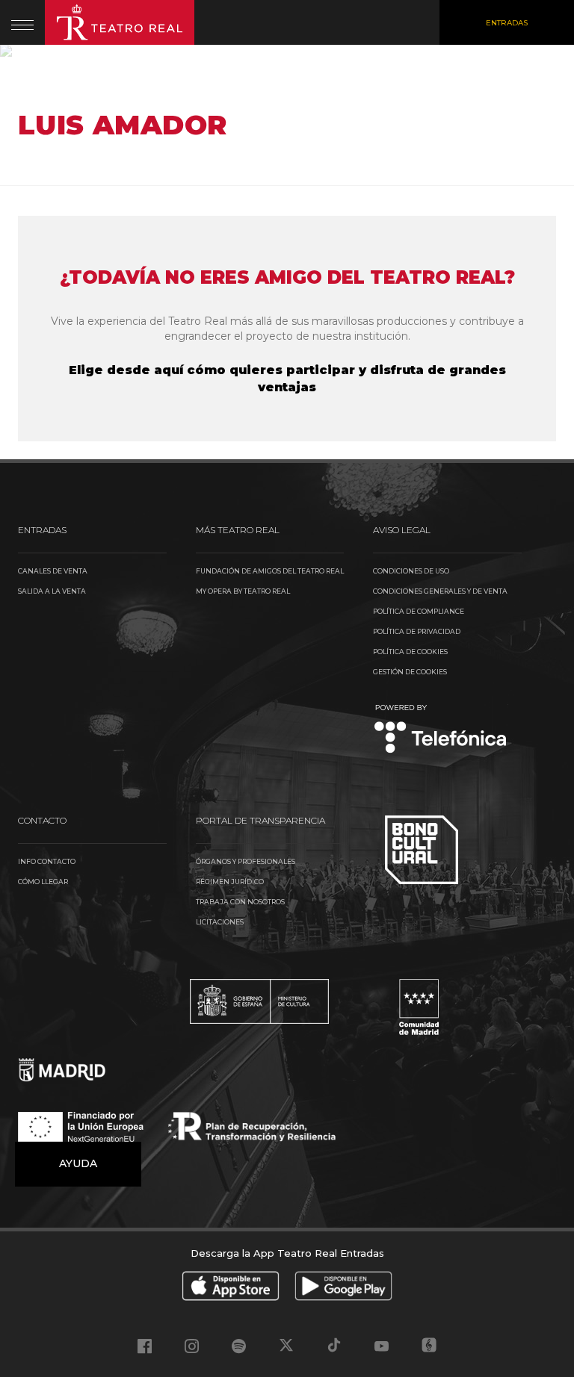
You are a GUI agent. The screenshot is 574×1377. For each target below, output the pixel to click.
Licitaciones (220, 922)
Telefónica (440, 730)
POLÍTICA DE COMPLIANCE (418, 611)
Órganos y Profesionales (245, 861)
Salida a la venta (52, 591)
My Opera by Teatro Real (243, 591)
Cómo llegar (43, 881)
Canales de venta (52, 571)
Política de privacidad (416, 631)
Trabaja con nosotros (240, 902)
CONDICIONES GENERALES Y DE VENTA (440, 591)
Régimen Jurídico (230, 881)
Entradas (507, 23)
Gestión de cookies (410, 672)
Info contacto (46, 861)
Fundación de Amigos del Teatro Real (270, 571)
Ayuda (78, 1163)
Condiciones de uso (411, 571)
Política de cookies (410, 651)
